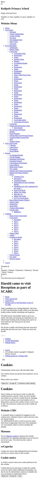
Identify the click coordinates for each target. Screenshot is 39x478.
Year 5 (16, 229)
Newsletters (14, 149)
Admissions (14, 48)
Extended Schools (16, 161)
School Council (15, 259)
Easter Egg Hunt (19, 190)
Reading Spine (19, 59)
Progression (18, 55)
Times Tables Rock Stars (22, 75)
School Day (14, 204)
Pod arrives (18, 179)
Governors (13, 124)
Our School (9, 30)
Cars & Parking (15, 157)
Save (19, 476)
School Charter (15, 141)
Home (7, 28)
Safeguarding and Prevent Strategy (21, 136)
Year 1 (16, 222)
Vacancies (13, 44)
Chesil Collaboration (17, 34)
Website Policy (10, 343)
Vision (16, 57)
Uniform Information (17, 208)
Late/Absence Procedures (18, 163)
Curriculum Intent (20, 120)
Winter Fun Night (20, 192)
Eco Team (13, 257)
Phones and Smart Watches (19, 173)
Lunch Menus (14, 165)
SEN (11, 139)
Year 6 (16, 231)
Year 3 (16, 225)
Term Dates (13, 206)
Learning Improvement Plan (19, 137)
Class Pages (14, 218)
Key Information (11, 46)
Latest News (14, 147)
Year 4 (16, 227)
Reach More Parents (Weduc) (20, 200)
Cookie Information (12, 341)
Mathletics (17, 73)
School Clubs (14, 202)
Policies (12, 132)
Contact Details (15, 36)
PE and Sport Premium (17, 130)
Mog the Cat (18, 194)
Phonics (16, 61)
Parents (7, 153)
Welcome (13, 32)
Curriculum (13, 51)
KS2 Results (18, 128)
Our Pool (13, 38)
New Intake (14, 169)
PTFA (12, 175)
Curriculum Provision (21, 122)
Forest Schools (15, 255)
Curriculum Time (20, 53)
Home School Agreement (18, 216)
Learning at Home (16, 237)
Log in (7, 263)
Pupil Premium (15, 134)
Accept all (13, 383)
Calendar (13, 145)
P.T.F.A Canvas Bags (21, 198)
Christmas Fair (19, 177)
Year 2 (16, 224)
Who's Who (14, 42)
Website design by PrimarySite (16, 356)
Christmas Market (20, 180)
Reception (17, 220)
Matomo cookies (12, 436)
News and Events (11, 143)
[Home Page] (2, 4)
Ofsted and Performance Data (20, 126)
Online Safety (14, 233)
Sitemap (8, 339)
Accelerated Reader (20, 63)
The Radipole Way (16, 40)
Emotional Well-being (17, 159)
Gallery (12, 235)
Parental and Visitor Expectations (21, 171)
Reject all (5, 383)
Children (8, 214)
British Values (14, 50)
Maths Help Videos (16, 167)
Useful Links (14, 210)
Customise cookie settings (26, 383)
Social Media (14, 151)
